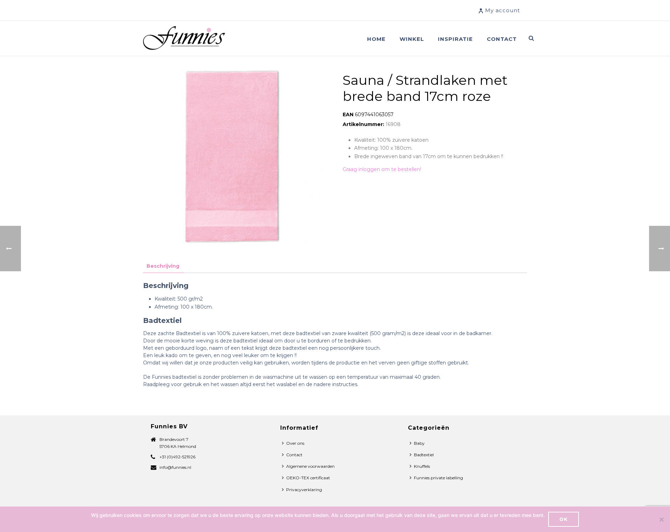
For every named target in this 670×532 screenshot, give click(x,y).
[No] (661, 519)
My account (502, 10)
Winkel (412, 39)
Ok (563, 519)
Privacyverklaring (304, 489)
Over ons (295, 443)
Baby (419, 443)
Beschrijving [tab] (163, 266)
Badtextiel (424, 454)
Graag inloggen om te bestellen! (382, 169)
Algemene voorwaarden (310, 466)
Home (376, 39)
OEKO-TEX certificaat (308, 477)
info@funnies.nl (175, 467)
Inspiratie (455, 39)
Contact (502, 39)
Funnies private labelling (438, 477)
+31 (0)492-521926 (177, 456)
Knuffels (422, 466)
